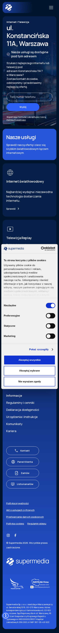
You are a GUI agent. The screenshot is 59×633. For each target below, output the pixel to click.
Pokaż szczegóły (39, 349)
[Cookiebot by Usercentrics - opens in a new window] (41, 249)
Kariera (11, 431)
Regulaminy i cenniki (20, 403)
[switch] (50, 315)
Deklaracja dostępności (22, 410)
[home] (21, 7)
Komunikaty (14, 424)
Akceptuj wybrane (29, 370)
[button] (50, 8)
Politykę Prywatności (16, 120)
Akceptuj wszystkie (30, 359)
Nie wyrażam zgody (29, 381)
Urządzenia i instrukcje (22, 417)
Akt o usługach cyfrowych (20, 510)
